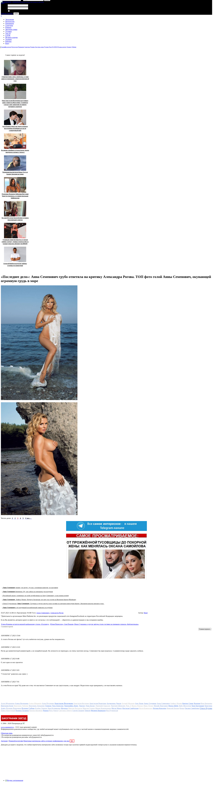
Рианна (46, 710)
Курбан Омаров (41, 708)
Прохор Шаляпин (36, 710)
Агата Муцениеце (8, 703)
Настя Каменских (145, 708)
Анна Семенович (42, 613)
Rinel (146, 613)
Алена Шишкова (35, 703)
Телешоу (8, 39)
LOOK (7, 35)
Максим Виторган (75, 708)
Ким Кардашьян (198, 706)
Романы (8, 27)
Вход (7, 43)
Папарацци (9, 23)
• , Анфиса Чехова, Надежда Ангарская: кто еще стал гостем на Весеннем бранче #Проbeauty (39, 599)
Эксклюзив (9, 19)
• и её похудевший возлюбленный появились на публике (27, 607)
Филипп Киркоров (98, 710)
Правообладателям (16, 741)
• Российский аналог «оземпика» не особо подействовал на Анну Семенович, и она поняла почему (35, 595)
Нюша (181, 708)
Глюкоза (48, 706)
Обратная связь (6, 733)
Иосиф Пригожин (161, 706)
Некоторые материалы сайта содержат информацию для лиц (48, 741)
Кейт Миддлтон (185, 706)
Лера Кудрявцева (53, 708)
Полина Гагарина (22, 710)
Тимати (88, 710)
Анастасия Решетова (97, 703)
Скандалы (9, 25)
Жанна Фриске (137, 706)
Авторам (4, 741)
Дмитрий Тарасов (102, 706)
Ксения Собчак (28, 708)
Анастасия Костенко (81, 703)
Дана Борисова (57, 706)
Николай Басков (173, 708)
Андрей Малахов (128, 703)
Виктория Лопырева (36, 706)
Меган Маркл (116, 708)
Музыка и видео (11, 37)
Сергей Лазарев (78, 710)
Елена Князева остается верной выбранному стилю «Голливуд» (25, 624)
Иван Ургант (148, 706)
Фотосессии (9, 21)
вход (2, 3)
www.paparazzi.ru (7, 727)
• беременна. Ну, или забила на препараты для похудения (27, 591)
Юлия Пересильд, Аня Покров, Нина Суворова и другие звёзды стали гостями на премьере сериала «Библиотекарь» (94, 624)
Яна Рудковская (112, 710)
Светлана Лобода (65, 710)
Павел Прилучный (8, 710)
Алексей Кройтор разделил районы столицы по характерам (15, 264)
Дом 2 (128, 706)
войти (16, 13)
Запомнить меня (16, 11)
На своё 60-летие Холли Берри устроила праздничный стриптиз (15, 219)
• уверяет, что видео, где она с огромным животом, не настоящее (30, 587)
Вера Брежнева (206, 703)
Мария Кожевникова (103, 708)
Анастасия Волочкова (63, 703)
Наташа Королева (159, 708)
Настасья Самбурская (130, 708)
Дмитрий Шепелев (118, 706)
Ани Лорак (139, 703)
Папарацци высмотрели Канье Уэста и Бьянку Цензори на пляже (15, 173)
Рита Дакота (53, 710)
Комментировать (204, 629)
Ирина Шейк (173, 706)
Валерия (197, 703)
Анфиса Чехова (176, 703)
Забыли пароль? (7, 13)
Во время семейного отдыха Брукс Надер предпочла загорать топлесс (15, 151)
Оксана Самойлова (192, 708)
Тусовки (8, 31)
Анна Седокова (150, 703)
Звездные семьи (11, 29)
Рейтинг (8, 41)
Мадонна (64, 708)
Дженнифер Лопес (71, 706)
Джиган (82, 706)
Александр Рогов (56, 613)
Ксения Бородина (13, 708)
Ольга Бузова (206, 708)
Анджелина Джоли (114, 703)
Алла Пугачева (48, 703)
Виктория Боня (7, 706)
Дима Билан (90, 706)
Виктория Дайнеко (21, 706)
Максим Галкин (89, 708)
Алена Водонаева (21, 703)
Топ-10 (8, 33)
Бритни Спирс (187, 703)
